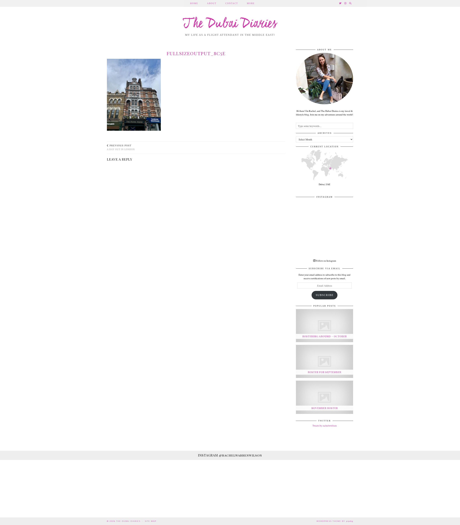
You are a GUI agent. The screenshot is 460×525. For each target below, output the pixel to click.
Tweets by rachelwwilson (324, 425)
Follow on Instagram (326, 260)
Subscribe (325, 295)
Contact (231, 3)
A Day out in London (121, 147)
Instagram (230, 455)
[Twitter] (340, 3)
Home (194, 3)
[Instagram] (345, 3)
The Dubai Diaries (230, 24)
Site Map (150, 521)
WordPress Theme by (334, 521)
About (211, 3)
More (251, 3)
